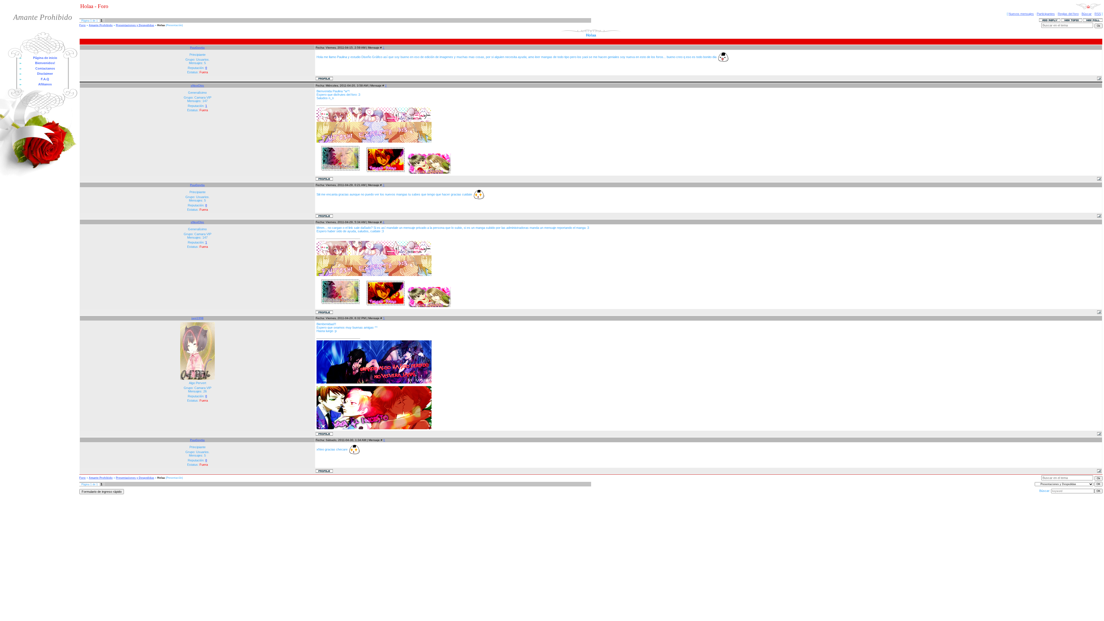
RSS (1098, 14)
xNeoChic (197, 85)
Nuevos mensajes (1021, 14)
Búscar (1087, 14)
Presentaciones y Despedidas (135, 25)
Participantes (1046, 14)
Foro (82, 25)
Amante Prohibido (101, 25)
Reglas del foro (1068, 14)
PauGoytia (197, 47)
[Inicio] (1088, 8)
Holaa (161, 25)
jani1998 (197, 318)
